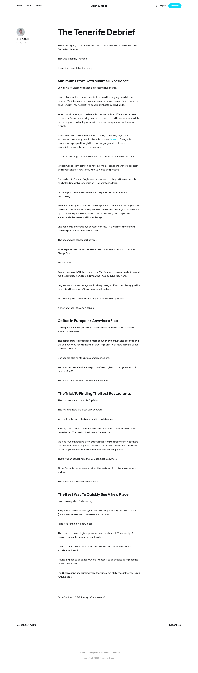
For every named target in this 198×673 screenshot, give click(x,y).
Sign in (163, 5)
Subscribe (174, 5)
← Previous (26, 625)
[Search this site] (156, 5)
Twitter (81, 652)
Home (19, 5)
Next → (175, 625)
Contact (38, 5)
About (28, 5)
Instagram (93, 652)
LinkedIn (105, 652)
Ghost (111, 658)
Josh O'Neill (99, 5)
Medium (116, 652)
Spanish (114, 139)
